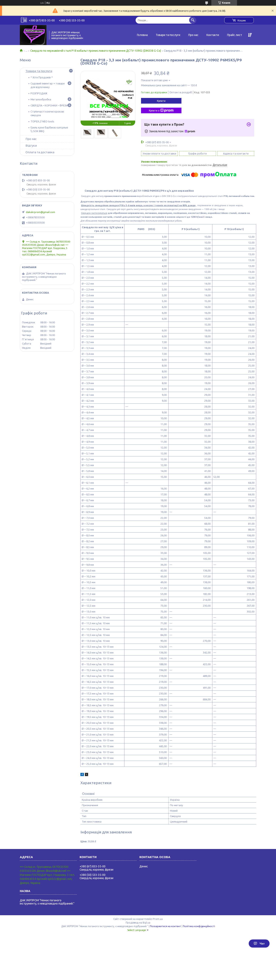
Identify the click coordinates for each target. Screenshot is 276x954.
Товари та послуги (168, 35)
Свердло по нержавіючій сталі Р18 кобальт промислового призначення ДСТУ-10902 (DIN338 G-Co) (95, 50)
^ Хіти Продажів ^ (42, 77)
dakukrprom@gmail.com (40, 212)
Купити (161, 100)
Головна (142, 35)
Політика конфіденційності (199, 926)
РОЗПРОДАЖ (39, 93)
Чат (262, 943)
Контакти (212, 35)
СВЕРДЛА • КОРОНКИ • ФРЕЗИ (49, 105)
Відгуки (31, 145)
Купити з (154, 110)
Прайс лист (234, 35)
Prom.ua (158, 919)
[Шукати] (192, 20)
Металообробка (41, 99)
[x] (86, 775)
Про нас (193, 35)
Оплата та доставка (39, 152)
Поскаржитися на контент (165, 926)
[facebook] (82, 775)
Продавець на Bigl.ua (138, 922)
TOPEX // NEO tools (42, 121)
